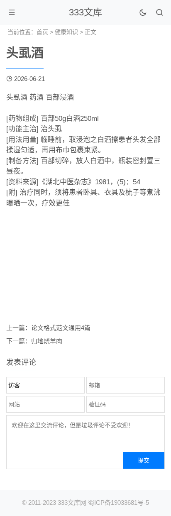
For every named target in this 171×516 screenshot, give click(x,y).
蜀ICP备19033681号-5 (118, 502)
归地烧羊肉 (46, 341)
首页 (42, 32)
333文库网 (72, 502)
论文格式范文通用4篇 (60, 327)
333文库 (85, 12)
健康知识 (66, 32)
